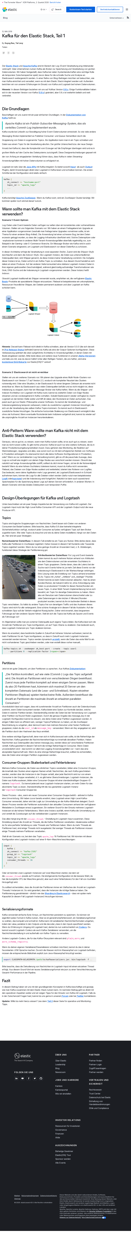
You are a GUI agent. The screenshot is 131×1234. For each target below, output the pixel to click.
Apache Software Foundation (100, 1211)
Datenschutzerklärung (48, 1196)
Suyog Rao (9, 43)
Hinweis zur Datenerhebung (70, 1217)
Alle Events (60, 1162)
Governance (61, 1130)
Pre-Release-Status (14, 349)
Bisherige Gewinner (64, 1151)
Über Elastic (60, 1060)
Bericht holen (55, 2)
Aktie (57, 1137)
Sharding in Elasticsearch (57, 893)
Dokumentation (77, 668)
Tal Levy (19, 43)
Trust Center (94, 1093)
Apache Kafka (30, 66)
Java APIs (31, 167)
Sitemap (17, 1199)
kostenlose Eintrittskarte (14, 362)
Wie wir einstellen (63, 1093)
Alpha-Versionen (86, 356)
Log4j (5, 478)
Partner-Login (95, 1064)
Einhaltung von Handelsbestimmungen (99, 1103)
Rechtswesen (95, 1089)
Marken (17, 1196)
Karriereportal (61, 1090)
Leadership (60, 1064)
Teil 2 (50, 1001)
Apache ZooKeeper (26, 198)
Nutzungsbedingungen (30, 1196)
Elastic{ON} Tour (63, 1155)
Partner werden (96, 1072)
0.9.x (41, 92)
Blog (5, 18)
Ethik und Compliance (99, 1108)
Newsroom (60, 1072)
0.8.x (65, 89)
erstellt (56, 639)
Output (88, 167)
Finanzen (59, 1133)
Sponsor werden (63, 1159)
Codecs (82, 927)
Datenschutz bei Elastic (100, 1097)
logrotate (16, 478)
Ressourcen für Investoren (67, 1126)
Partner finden (95, 1060)
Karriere (58, 1086)
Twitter (80, 996)
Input (73, 167)
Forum (64, 996)
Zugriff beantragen (97, 1068)
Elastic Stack (12, 66)
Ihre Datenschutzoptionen (92, 1217)
